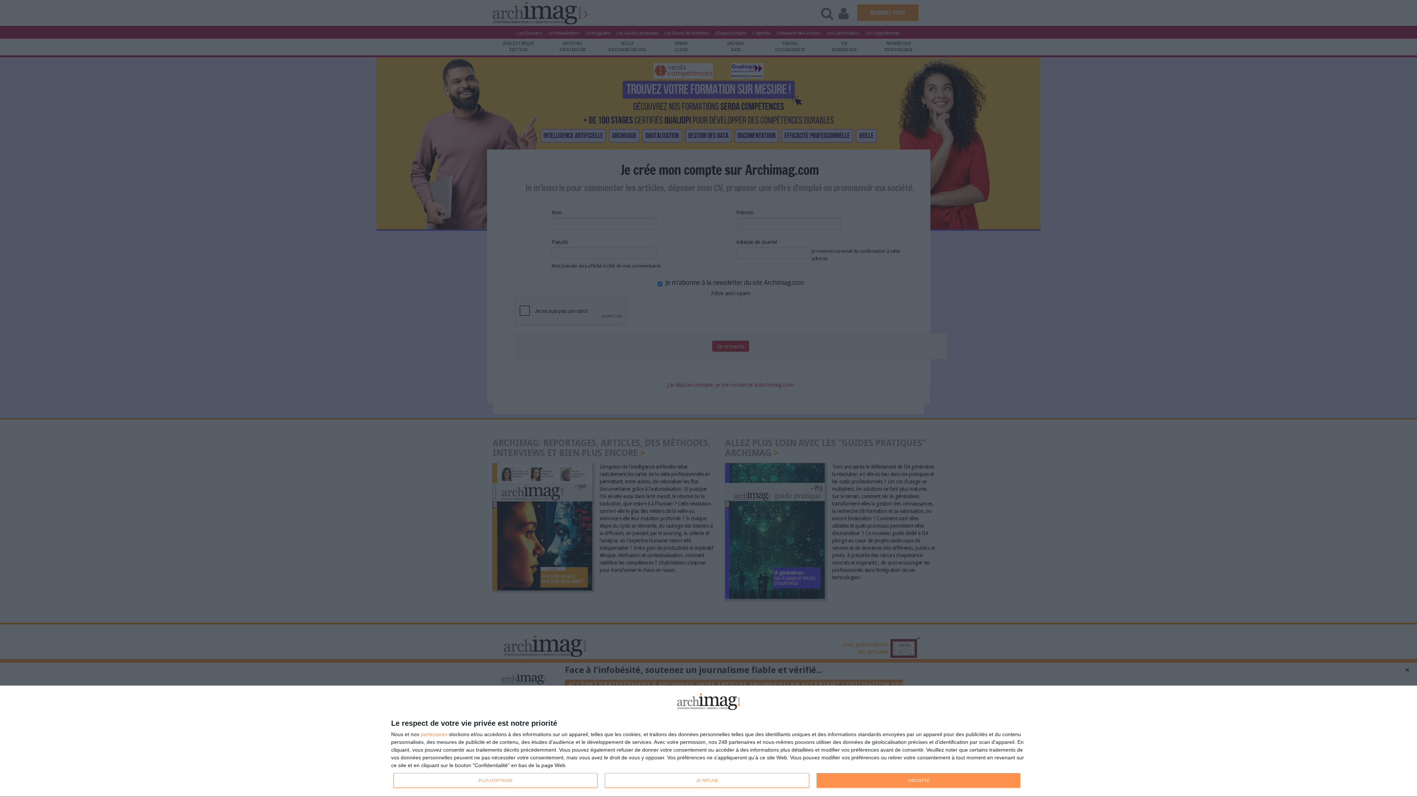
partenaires (434, 734)
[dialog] (708, 741)
